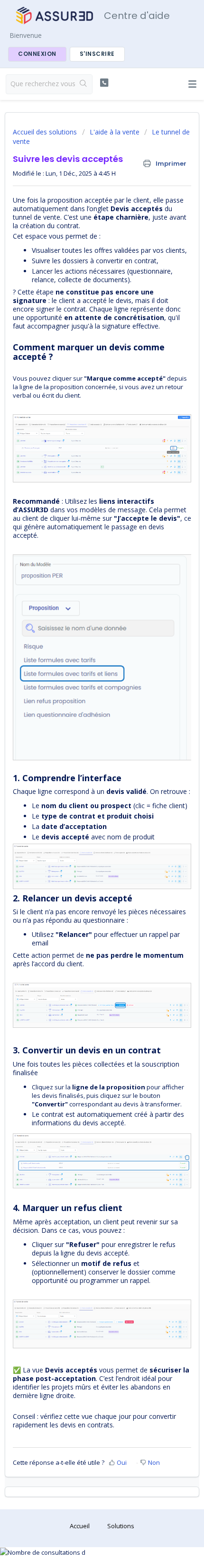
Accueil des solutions (46, 131)
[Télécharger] (84, 794)
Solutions (120, 1526)
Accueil (80, 1526)
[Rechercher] (83, 84)
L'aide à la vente (114, 131)
